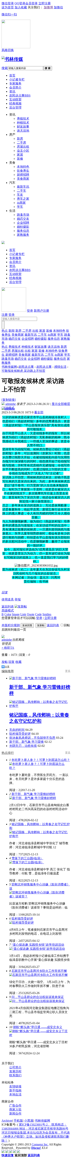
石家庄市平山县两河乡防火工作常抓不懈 (39, 970)
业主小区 (23, 150)
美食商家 (23, 178)
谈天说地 (23, 130)
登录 (30, 310)
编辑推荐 (8, 671)
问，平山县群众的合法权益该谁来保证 (38, 997)
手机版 (18, 1120)
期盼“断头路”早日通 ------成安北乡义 (37, 1027)
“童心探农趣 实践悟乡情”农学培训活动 (38, 944)
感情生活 (60, 366)
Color (7, 614)
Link (23, 614)
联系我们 (15, 1075)
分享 (7, 666)
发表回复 (27, 625)
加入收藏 (21, 7)
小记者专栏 (17, 79)
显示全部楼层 (61, 404)
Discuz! (36, 1147)
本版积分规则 (11, 625)
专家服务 (15, 83)
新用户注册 (41, 310)
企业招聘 (23, 222)
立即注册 (50, 618)
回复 (5, 592)
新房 (20, 138)
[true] (3, 325)
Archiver (7, 1120)
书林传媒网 (9, 366)
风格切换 (8, 50)
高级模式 (8, 610)
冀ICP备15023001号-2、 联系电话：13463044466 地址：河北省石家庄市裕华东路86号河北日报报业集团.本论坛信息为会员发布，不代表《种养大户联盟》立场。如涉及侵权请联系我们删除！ (36, 1132)
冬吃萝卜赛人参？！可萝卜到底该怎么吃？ (41, 759)
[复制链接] (9, 399)
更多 (67, 671)
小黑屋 (28, 1120)
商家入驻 (15, 1109)
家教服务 (23, 234)
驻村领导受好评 (20, 733)
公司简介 (15, 1067)
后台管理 (15, 107)
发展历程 (15, 1071)
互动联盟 (15, 99)
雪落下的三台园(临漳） (27, 858)
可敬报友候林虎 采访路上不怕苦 (23, 370)
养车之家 (23, 198)
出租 (35, 330)
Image (16, 614)
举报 (18, 599)
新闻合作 (15, 1113)
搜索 (5, 68)
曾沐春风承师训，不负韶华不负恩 (32, 737)
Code (38, 614)
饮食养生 (23, 170)
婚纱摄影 (23, 226)
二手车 (21, 190)
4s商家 (21, 202)
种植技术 (23, 122)
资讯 (12, 91)
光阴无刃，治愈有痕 (23, 745)
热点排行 (8, 752)
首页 (12, 75)
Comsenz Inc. (40, 1144)
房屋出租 (23, 146)
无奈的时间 (17, 729)
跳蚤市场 (23, 214)
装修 (20, 158)
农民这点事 (20, 95)
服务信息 (23, 230)
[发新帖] (21, 606)
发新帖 (41, 625)
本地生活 (15, 1094)
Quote (30, 614)
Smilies (46, 614)
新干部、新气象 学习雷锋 (26, 741)
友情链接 (15, 1086)
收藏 (18, 661)
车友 (20, 194)
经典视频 (15, 103)
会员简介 (15, 87)
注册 (5, 314)
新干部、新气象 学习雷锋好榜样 (33, 794)
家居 (20, 154)
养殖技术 (23, 118)
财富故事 (23, 126)
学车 (20, 206)
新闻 (11, 330)
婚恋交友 (23, 218)
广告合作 (15, 1105)
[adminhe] (3, 636)
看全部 (38, 412)
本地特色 (23, 166)
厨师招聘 (23, 174)
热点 (5, 330)
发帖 (5, 661)
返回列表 (8, 606)
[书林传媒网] (12, 59)
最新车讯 (23, 186)
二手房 (21, 142)
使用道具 (8, 599)
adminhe (10, 404)
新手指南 (15, 1090)
